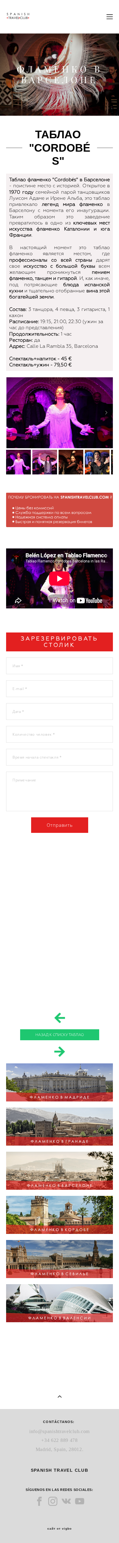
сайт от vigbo (59, 1528)
